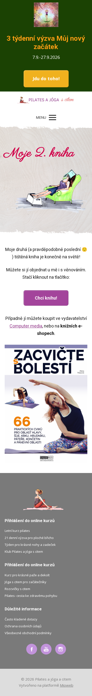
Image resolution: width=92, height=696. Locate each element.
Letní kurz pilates (17, 530)
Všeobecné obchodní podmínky (28, 633)
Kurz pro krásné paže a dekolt (27, 575)
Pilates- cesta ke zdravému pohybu (31, 595)
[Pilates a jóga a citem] (46, 101)
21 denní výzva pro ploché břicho (29, 538)
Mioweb (66, 685)
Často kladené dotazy (21, 619)
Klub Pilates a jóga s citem (24, 551)
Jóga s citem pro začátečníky (25, 582)
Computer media (26, 325)
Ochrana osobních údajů (23, 626)
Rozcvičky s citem (17, 589)
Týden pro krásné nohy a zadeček (30, 544)
